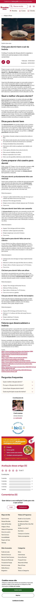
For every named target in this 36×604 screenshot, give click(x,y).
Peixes (20, 568)
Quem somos (5, 518)
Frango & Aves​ (22, 560)
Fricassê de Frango (6, 562)
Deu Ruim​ (20, 531)
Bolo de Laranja (5, 565)
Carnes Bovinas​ (22, 557)
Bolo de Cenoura (6, 554)
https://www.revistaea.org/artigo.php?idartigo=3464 (17, 351)
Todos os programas (23, 536)
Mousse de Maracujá (7, 560)
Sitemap (3, 542)
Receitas (14, 11)
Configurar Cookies (18, 600)
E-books (32, 11)
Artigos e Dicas (8, 15)
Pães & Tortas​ (21, 565)
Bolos (19, 552)
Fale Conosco (5, 534)
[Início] (5, 8)
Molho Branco (5, 568)
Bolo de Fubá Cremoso (7, 557)
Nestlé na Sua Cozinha (24, 518)
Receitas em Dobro (23, 521)
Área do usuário (5, 532)
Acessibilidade (5, 537)
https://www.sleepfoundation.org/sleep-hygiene (15, 360)
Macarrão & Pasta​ (23, 562)
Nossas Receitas (5, 521)
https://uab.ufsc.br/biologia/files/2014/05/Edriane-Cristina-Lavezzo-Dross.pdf (16, 370)
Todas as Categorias (23, 570)
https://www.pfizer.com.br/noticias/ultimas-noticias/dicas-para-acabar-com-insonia (14, 358)
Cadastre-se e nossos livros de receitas (18, 1)
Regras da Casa (5, 540)
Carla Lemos (18, 413)
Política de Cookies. (15, 586)
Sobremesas (21, 554)
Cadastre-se (23, 507)
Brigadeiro (4, 570)
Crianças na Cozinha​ (23, 533)
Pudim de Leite (5, 552)
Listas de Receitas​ (6, 524)
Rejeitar (18, 595)
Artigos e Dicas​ (5, 526)
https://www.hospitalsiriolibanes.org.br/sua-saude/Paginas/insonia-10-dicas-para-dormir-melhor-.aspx (14, 354)
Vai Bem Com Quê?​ (23, 528)
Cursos (23, 11)
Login (11, 507)
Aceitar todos (18, 590)
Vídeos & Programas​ (7, 529)
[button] (3, 62)
